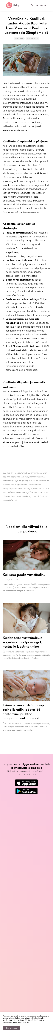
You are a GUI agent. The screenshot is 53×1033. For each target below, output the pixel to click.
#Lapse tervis (32, 38)
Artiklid (41, 5)
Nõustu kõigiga (11, 1028)
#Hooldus (19, 38)
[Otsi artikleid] (32, 5)
